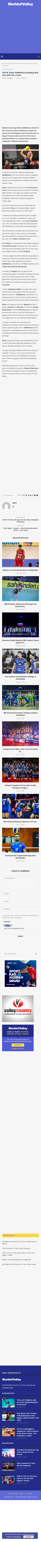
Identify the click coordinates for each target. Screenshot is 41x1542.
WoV (10, 78)
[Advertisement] (20, 30)
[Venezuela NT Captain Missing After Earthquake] (20, 840)
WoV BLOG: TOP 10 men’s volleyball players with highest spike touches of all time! (28, 1416)
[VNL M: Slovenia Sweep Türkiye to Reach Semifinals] (20, 697)
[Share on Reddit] (30, 495)
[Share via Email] (37, 495)
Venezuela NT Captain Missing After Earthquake (20, 856)
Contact (29, 1494)
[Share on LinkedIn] (28, 495)
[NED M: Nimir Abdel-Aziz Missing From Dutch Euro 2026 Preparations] (20, 588)
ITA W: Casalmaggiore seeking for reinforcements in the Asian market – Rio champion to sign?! (28, 1432)
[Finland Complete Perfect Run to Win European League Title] (20, 770)
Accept (28, 1537)
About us (22, 1494)
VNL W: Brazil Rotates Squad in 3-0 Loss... (20, 821)
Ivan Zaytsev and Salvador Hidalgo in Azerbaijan (20, 677)
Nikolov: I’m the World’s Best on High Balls (20, 570)
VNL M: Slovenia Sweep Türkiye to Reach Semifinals (20, 714)
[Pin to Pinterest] (26, 495)
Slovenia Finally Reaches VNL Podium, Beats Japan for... (20, 641)
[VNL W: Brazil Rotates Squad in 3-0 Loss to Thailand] (20, 806)
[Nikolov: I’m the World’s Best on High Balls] (20, 554)
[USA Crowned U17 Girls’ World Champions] (8, 1466)
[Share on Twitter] (24, 495)
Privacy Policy (13, 1494)
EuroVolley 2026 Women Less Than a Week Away (19, 1264)
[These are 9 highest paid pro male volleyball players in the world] (8, 1403)
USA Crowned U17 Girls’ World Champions (16, 1248)
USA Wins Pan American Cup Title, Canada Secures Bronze (28, 1452)
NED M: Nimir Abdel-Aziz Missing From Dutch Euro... (20, 605)
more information (16, 1537)
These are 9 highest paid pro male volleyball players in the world (27, 1402)
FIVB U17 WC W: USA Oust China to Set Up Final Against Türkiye (27, 1478)
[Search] (39, 56)
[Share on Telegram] (35, 495)
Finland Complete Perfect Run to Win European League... (20, 786)
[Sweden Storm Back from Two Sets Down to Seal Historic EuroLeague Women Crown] (20, 733)
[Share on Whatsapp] (32, 495)
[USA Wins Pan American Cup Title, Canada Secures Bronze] (8, 1453)
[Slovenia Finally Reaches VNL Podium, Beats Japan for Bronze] (20, 624)
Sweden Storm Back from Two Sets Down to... (20, 750)
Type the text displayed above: (14, 928)
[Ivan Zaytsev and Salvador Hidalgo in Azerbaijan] (20, 661)
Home (4, 63)
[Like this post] (19, 495)
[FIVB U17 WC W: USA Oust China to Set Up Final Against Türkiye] (8, 1479)
